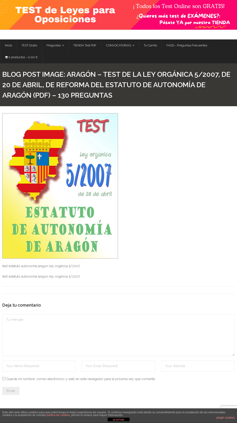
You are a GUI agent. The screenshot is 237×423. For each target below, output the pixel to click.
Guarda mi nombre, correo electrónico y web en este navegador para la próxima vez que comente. (81, 379)
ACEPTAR (118, 419)
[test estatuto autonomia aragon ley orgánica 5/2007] (60, 186)
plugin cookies (225, 417)
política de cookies (58, 415)
